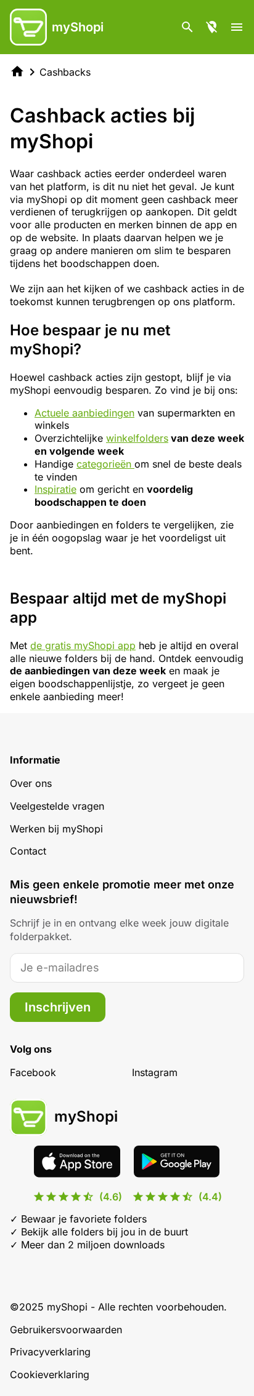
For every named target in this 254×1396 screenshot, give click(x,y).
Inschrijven (58, 1007)
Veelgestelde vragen (57, 806)
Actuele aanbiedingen (84, 413)
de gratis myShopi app (83, 645)
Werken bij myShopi (56, 829)
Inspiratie (55, 489)
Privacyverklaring (50, 1352)
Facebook (33, 1072)
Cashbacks (65, 72)
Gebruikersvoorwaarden (66, 1329)
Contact (28, 851)
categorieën (105, 464)
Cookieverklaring (49, 1374)
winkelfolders (137, 438)
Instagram (155, 1072)
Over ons (31, 783)
